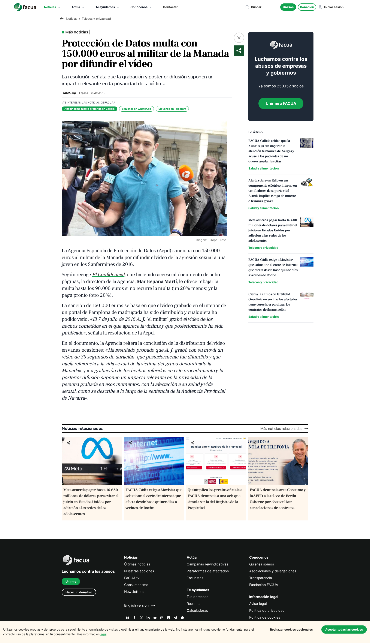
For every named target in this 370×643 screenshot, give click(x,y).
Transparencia (260, 578)
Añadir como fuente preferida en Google (89, 108)
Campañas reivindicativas (207, 564)
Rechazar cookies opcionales (291, 629)
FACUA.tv (132, 578)
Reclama (193, 603)
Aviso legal (258, 603)
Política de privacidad (267, 610)
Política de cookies (264, 617)
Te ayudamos (105, 7)
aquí (103, 634)
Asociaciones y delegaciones (272, 571)
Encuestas (195, 578)
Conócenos (139, 7)
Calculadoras (197, 610)
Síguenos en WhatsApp (136, 108)
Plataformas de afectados (208, 571)
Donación (307, 7)
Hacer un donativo (79, 592)
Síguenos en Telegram (172, 108)
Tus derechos (197, 597)
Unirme (288, 7)
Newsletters (133, 591)
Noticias (50, 7)
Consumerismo (136, 585)
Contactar (170, 7)
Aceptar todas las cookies (344, 629)
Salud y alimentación (263, 168)
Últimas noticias (137, 564)
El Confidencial (108, 274)
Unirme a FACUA (281, 103)
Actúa (76, 7)
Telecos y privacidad (263, 247)
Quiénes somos (261, 564)
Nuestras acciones (139, 571)
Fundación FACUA (263, 585)
